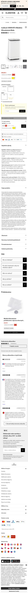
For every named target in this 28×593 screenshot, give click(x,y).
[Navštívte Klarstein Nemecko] (2, 544)
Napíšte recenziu (14, 346)
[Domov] (3, 22)
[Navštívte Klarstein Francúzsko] (11, 544)
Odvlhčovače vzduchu (6, 476)
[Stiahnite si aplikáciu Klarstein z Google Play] (15, 561)
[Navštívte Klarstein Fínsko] (21, 548)
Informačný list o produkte (6, 78)
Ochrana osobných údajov (7, 454)
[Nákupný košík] (26, 13)
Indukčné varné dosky (6, 499)
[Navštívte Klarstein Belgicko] (2, 552)
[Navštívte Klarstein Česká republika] (2, 548)
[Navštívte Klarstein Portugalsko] (8, 552)
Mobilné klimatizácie (23, 22)
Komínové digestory (5, 482)
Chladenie (7, 22)
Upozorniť (22, 111)
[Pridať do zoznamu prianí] (26, 27)
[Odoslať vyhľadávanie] (2, 17)
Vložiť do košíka (23, 126)
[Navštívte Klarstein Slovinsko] (11, 552)
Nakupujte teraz (13, 6)
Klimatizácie (14, 22)
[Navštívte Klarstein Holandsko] (5, 552)
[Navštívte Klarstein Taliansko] (15, 544)
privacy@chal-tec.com (7, 458)
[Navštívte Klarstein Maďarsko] (5, 548)
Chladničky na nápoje (6, 491)
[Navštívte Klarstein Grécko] (15, 552)
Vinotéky (3, 471)
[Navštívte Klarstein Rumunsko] (15, 548)
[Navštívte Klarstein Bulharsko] (18, 548)
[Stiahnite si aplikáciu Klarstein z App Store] (5, 561)
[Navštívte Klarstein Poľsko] (8, 548)
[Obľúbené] (22, 13)
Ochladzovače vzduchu (6, 493)
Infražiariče (3, 485)
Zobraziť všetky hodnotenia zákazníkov (15, 423)
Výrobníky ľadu (4, 488)
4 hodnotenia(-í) (12, 32)
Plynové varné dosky (5, 502)
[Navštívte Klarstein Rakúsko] (5, 544)
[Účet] (18, 13)
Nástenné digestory (5, 496)
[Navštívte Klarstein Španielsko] (18, 544)
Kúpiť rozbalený (6, 121)
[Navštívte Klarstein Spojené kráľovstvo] (21, 544)
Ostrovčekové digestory (6, 479)
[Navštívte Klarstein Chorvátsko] (11, 548)
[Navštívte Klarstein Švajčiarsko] (8, 544)
